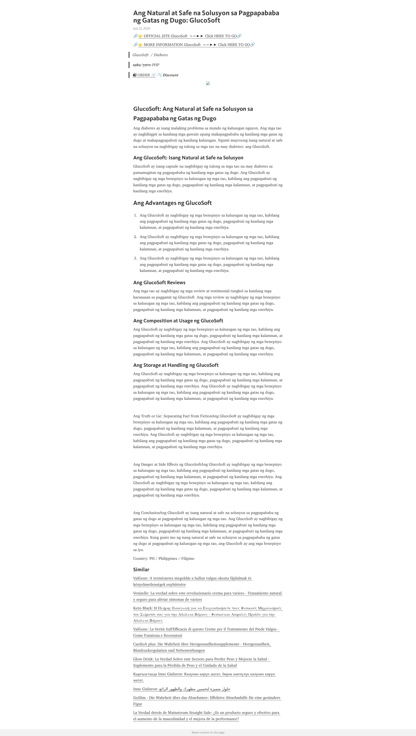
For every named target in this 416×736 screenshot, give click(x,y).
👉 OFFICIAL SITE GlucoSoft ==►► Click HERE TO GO (187, 36)
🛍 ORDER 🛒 (144, 75)
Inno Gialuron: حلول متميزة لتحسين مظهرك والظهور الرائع (181, 689)
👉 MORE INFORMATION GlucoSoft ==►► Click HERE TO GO (194, 44)
